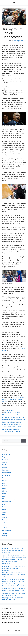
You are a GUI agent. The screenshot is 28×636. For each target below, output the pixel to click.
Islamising (5, 415)
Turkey (21, 424)
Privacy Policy (23, 633)
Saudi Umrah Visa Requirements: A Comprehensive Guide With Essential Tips (13, 575)
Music (4, 507)
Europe (4, 478)
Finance (4, 480)
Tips (3, 522)
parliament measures (8, 419)
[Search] (23, 441)
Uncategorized (9, 410)
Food (3, 483)
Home (4, 493)
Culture (4, 467)
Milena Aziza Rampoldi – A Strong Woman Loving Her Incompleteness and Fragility (13, 550)
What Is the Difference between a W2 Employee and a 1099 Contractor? (12, 561)
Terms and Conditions (13, 633)
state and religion (12, 424)
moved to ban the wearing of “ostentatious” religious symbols (13, 399)
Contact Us (4, 633)
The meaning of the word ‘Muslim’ (15, 431)
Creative (5, 465)
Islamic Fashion (7, 501)
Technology (5, 520)
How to (4, 496)
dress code (7, 412)
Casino (4, 462)
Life (3, 504)
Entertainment (6, 472)
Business (5, 459)
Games (4, 486)
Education (5, 470)
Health (4, 488)
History (4, 491)
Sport (4, 512)
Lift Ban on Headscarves (10, 417)
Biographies (6, 454)
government (16, 412)
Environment (6, 475)
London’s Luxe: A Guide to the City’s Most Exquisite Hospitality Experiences (13, 568)
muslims (21, 417)
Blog (3, 457)
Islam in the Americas (9, 499)
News (4, 509)
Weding (4, 535)
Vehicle (4, 533)
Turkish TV (5, 528)
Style (3, 514)
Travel (4, 525)
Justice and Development (17, 415)
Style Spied (5, 517)
